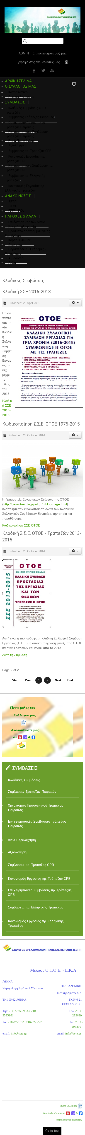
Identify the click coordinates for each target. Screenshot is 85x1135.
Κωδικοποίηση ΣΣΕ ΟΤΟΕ (21, 525)
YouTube (52, 70)
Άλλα (12, 262)
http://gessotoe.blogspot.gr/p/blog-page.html (35, 504)
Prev (28, 680)
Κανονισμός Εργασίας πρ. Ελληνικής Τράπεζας (36, 923)
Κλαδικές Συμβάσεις (24, 780)
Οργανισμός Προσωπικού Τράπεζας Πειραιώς (25, 125)
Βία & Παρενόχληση (22, 840)
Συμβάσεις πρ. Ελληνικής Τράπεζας (25, 178)
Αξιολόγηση (17, 145)
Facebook (33, 70)
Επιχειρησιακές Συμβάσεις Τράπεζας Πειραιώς (26, 134)
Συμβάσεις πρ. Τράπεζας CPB (29, 151)
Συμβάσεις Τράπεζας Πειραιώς (31, 117)
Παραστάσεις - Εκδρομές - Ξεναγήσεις (25, 251)
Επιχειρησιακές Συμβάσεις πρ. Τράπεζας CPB (29, 168)
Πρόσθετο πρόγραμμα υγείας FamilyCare (27, 233)
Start (15, 680)
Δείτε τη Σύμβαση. (15, 655)
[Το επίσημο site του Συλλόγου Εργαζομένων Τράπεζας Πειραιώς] (42, 20)
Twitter (43, 70)
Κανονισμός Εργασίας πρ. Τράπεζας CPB (25, 159)
